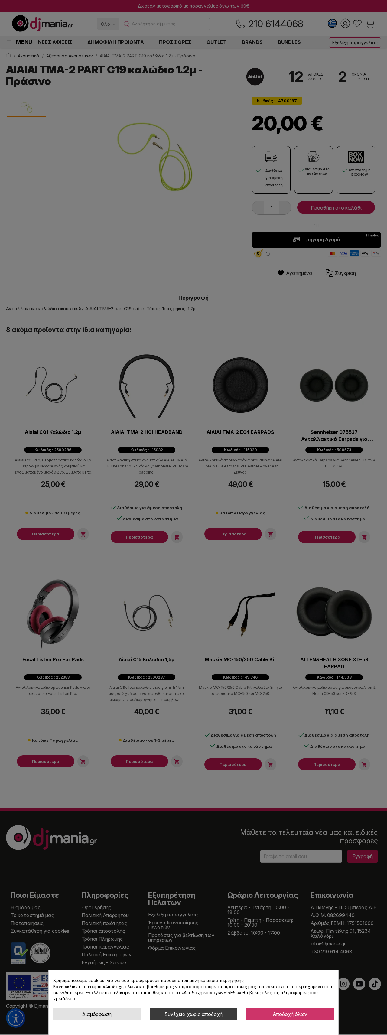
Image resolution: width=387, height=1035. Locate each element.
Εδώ (234, 992)
